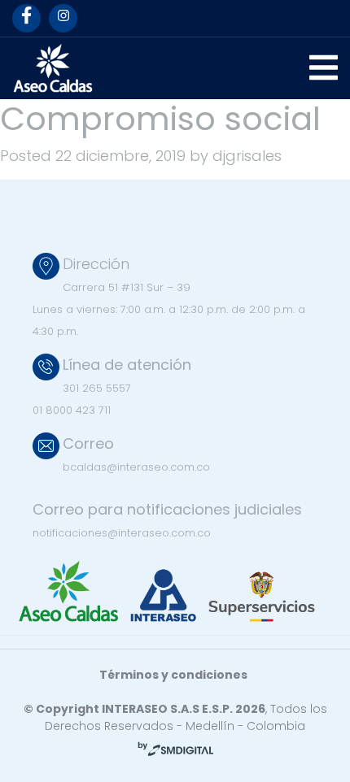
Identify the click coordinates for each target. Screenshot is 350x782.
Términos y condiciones (173, 675)
